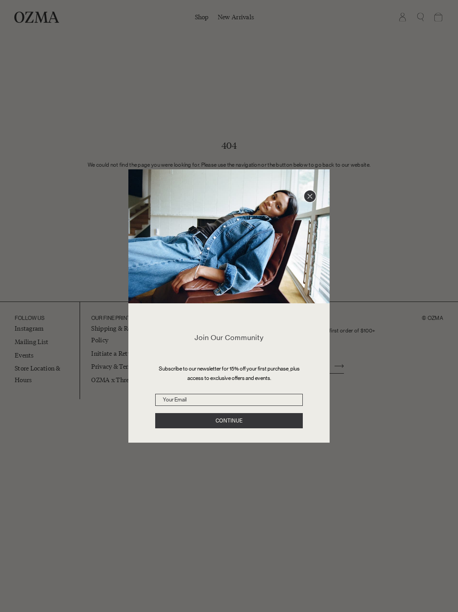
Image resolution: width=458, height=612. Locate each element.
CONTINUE (229, 420)
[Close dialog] (310, 196)
